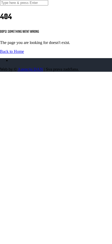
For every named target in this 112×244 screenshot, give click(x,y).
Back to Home (12, 51)
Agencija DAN (30, 69)
